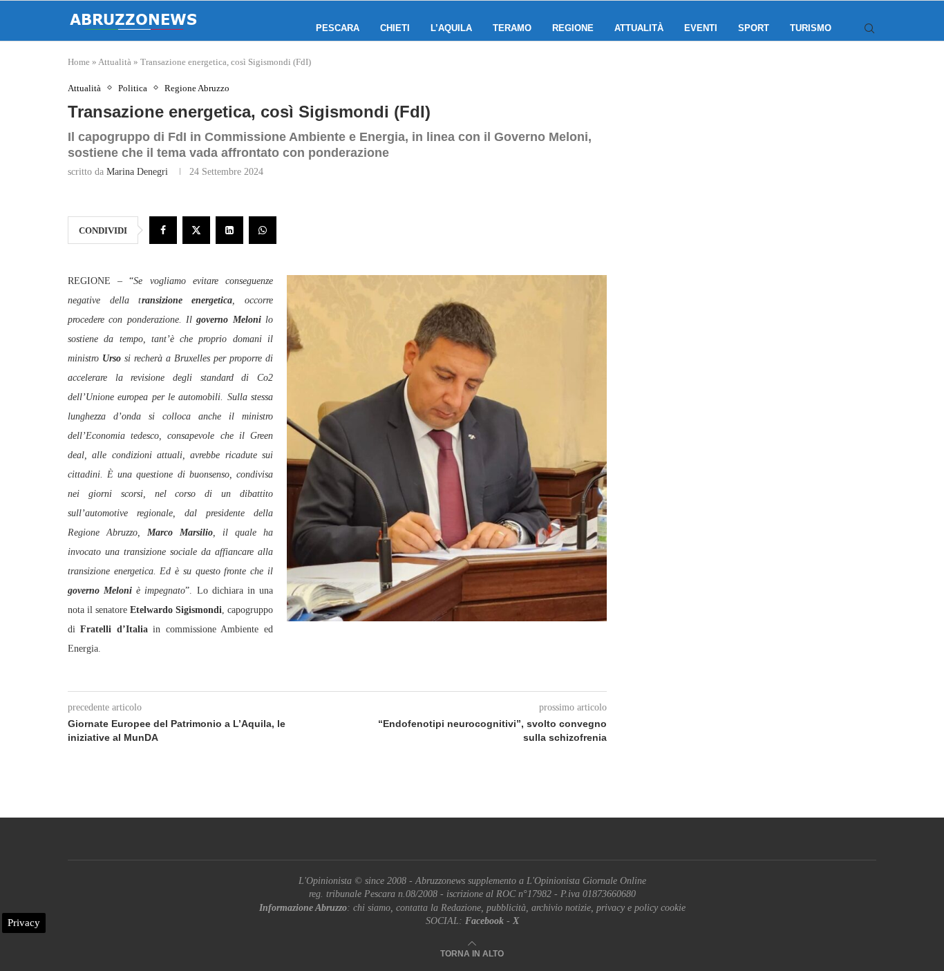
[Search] (869, 28)
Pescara (337, 28)
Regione (573, 28)
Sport (753, 28)
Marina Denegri (137, 172)
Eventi (700, 28)
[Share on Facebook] (163, 230)
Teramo (512, 28)
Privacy (24, 922)
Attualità (638, 28)
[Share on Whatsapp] (262, 230)
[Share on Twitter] (196, 230)
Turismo (810, 28)
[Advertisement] (758, 221)
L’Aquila (451, 28)
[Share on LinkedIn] (229, 230)
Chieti (395, 28)
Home (79, 62)
